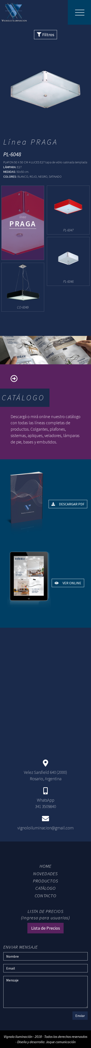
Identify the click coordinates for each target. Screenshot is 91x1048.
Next (81, 93)
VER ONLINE (71, 583)
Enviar (80, 1015)
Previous (10, 93)
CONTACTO (45, 896)
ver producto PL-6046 (68, 261)
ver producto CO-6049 (23, 287)
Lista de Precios (45, 928)
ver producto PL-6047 (68, 210)
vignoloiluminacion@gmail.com (45, 827)
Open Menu (79, 12)
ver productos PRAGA (23, 223)
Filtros (47, 34)
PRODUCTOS (45, 881)
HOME (46, 866)
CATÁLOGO (45, 888)
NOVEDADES (45, 874)
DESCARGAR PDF (71, 504)
